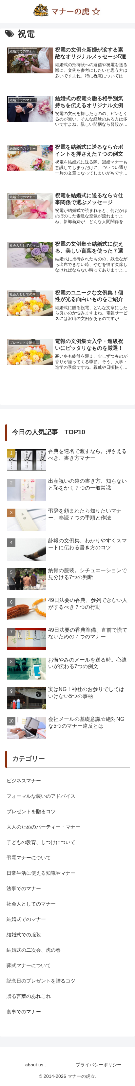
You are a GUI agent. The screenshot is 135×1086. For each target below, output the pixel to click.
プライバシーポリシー (99, 1064)
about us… (36, 1064)
